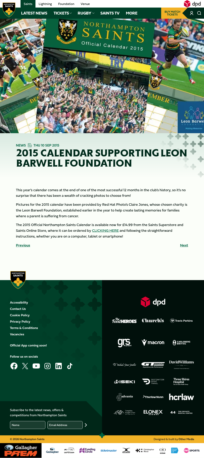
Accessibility (19, 302)
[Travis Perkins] (181, 320)
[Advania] (124, 397)
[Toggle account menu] (192, 13)
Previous (23, 245)
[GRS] (124, 342)
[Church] (153, 320)
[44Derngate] (181, 412)
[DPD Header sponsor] (192, 4)
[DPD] (153, 301)
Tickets (61, 13)
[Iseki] (124, 381)
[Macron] (153, 342)
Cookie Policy (20, 315)
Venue (85, 3)
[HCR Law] (181, 397)
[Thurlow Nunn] (153, 397)
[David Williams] (181, 365)
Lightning (45, 3)
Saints (28, 3)
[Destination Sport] (153, 381)
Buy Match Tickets (172, 13)
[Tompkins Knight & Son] (124, 412)
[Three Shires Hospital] (181, 381)
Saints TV (110, 13)
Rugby (84, 13)
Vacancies (17, 334)
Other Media (186, 439)
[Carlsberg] (181, 342)
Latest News (34, 13)
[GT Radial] (153, 365)
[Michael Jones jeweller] (124, 365)
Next (184, 245)
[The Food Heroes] (124, 320)
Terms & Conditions (24, 327)
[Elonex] (153, 412)
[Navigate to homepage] (9, 10)
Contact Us (18, 308)
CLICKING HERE (105, 230)
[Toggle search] (199, 13)
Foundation (66, 3)
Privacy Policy (20, 321)
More (131, 13)
